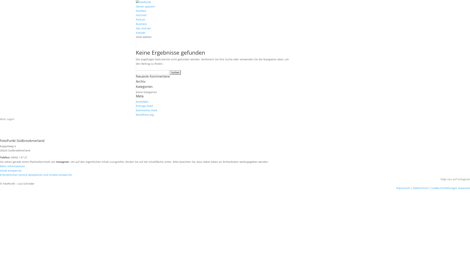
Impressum (403, 188)
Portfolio (141, 11)
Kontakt (140, 32)
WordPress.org (145, 114)
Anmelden (142, 101)
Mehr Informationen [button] (12, 166)
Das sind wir (143, 28)
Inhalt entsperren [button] (11, 170)
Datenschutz (421, 188)
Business (141, 24)
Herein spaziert (145, 6)
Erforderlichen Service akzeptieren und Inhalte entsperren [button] (36, 175)
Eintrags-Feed (144, 106)
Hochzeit (141, 15)
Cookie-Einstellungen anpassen (450, 188)
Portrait (140, 19)
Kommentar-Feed (146, 110)
